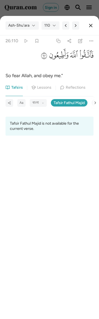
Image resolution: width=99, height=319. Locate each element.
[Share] (69, 41)
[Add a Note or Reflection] (80, 41)
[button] (86, 56)
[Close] (90, 25)
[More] (91, 41)
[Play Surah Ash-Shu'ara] (26, 41)
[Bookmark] (37, 41)
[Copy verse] (58, 41)
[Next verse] (75, 25)
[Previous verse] (65, 25)
